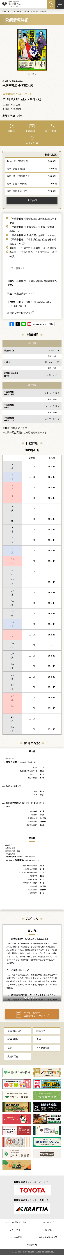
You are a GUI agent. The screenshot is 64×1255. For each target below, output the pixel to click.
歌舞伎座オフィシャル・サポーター (32, 1200)
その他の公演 (42, 1047)
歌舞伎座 (40, 1030)
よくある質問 (16, 1237)
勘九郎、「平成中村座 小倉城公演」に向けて (33, 248)
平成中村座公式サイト (18, 293)
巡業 (9, 1047)
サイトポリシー (16, 1230)
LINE (23, 324)
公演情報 (17, 11)
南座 (38, 1039)
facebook (11, 324)
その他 (27, 11)
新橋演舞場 (12, 1039)
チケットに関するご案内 (16, 1222)
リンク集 (48, 1230)
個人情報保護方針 (46, 1237)
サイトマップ (48, 1222)
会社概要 (30, 1245)
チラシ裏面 (14, 268)
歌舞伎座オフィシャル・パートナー (32, 1181)
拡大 (34, 74)
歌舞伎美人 (6, 11)
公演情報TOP (14, 1030)
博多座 (29, 302)
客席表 (30, 200)
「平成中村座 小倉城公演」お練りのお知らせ (33, 235)
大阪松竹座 (12, 1056)
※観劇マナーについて (18, 312)
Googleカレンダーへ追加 (43, 324)
